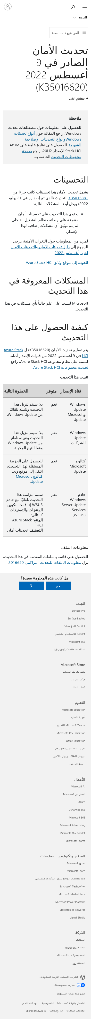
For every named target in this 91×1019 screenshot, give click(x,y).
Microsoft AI (78, 786)
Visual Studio (77, 917)
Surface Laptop (76, 618)
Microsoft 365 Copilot (72, 833)
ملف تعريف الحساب (74, 672)
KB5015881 (78, 197)
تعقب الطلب (78, 687)
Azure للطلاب (77, 764)
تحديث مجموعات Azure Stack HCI (60, 367)
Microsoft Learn (76, 871)
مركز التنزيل (78, 679)
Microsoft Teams (75, 841)
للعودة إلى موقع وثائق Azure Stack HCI (57, 262)
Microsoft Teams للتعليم (71, 725)
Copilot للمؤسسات (74, 626)
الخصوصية (48, 1003)
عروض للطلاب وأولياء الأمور (69, 756)
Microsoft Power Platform (70, 902)
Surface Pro (78, 610)
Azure (81, 802)
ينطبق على (76, 98)
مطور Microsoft (76, 863)
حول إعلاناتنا (56, 1010)
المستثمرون (78, 963)
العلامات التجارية (75, 1010)
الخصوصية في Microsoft (71, 955)
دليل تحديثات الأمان (54, 246)
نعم (58, 585)
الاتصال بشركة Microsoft (71, 1003)
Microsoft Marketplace (71, 894)
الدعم (82, 17)
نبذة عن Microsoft (75, 947)
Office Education (75, 741)
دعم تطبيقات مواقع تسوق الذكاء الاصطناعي (60, 878)
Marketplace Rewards (72, 909)
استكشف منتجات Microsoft (69, 649)
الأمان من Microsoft (74, 794)
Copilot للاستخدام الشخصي (70, 634)
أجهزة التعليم (78, 717)
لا (31, 585)
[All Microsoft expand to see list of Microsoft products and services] (85, 6)
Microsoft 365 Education (71, 733)
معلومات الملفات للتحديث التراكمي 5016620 (44, 562)
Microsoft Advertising (72, 825)
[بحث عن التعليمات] (74, 6)
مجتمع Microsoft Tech (72, 886)
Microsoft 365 (77, 641)
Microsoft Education (73, 709)
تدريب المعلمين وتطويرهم (70, 748)
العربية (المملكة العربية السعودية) (59, 977)
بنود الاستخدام (30, 1003)
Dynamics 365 (77, 809)
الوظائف (80, 940)
